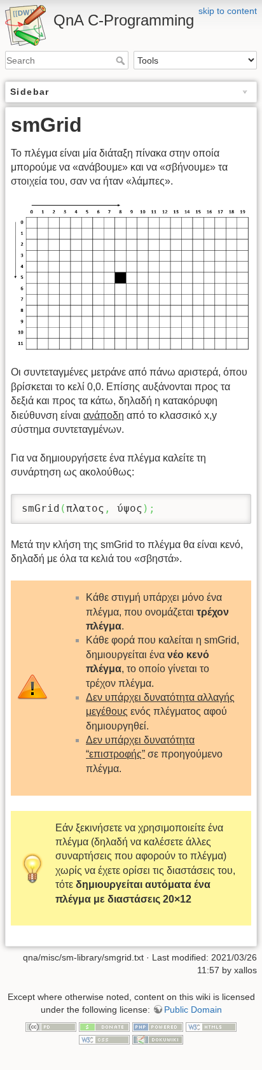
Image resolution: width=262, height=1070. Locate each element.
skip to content (227, 11)
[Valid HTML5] (211, 1026)
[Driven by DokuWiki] (157, 1039)
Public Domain (193, 1009)
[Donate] (104, 1026)
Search (122, 60)
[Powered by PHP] (157, 1026)
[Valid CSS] (104, 1039)
